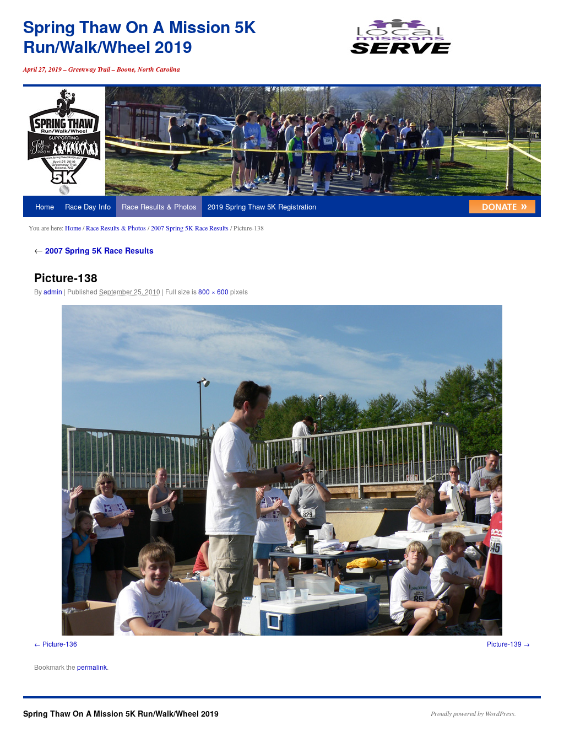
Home (44, 206)
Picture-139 (504, 643)
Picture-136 (59, 643)
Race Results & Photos (159, 206)
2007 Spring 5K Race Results (190, 227)
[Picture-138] (282, 470)
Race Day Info (88, 206)
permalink (92, 666)
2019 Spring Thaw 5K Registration (262, 206)
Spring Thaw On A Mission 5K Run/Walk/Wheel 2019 (139, 36)
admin (53, 291)
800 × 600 (213, 291)
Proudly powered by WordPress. (473, 713)
